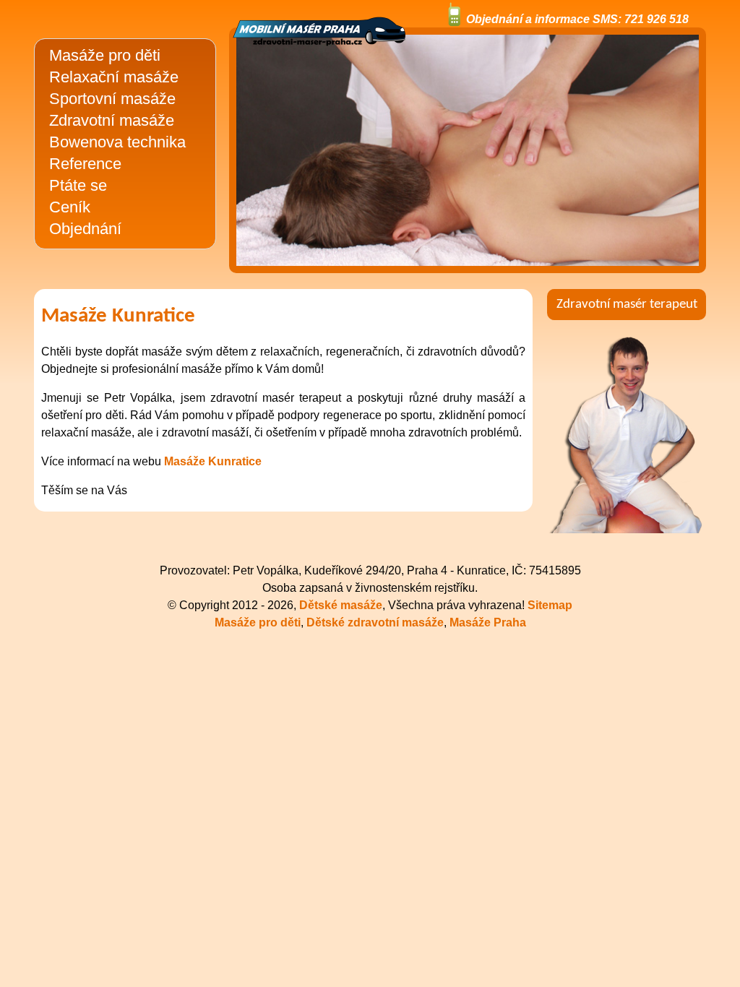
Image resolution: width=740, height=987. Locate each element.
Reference (85, 164)
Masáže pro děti (104, 55)
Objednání (85, 229)
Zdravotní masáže (111, 120)
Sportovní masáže (112, 99)
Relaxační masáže (113, 77)
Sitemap (550, 605)
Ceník (69, 207)
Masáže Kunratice (213, 461)
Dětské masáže (340, 605)
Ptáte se (78, 185)
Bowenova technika (117, 142)
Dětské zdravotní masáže (375, 622)
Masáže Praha (487, 622)
